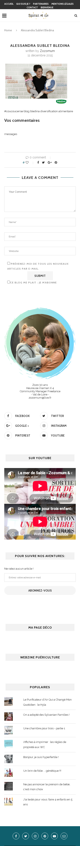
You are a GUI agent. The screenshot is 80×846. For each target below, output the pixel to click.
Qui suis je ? (23, 3)
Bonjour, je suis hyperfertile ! (41, 757)
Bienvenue (47, 7)
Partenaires (41, 3)
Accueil (8, 3)
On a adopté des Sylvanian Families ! (46, 714)
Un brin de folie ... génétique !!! (42, 770)
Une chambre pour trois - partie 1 (44, 728)
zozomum (47, 51)
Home (8, 30)
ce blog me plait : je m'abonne (33, 282)
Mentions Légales (62, 3)
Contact (32, 7)
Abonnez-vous (40, 590)
